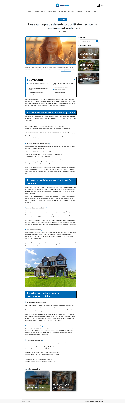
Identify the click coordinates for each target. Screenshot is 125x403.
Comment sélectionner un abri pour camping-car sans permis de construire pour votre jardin (88, 66)
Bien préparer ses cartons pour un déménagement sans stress (88, 54)
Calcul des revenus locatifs (59, 89)
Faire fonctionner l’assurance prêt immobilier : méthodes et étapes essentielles (62, 385)
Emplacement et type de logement (61, 87)
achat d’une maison (66, 71)
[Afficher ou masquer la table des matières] (59, 80)
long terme (65, 99)
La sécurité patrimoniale (35, 94)
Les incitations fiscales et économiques (38, 86)
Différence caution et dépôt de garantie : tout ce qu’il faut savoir (88, 79)
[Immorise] (62, 5)
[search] (98, 5)
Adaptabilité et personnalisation (36, 92)
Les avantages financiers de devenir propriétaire (38, 83)
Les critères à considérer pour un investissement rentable (63, 84)
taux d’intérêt (70, 69)
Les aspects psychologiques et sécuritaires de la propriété (38, 89)
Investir (62, 19)
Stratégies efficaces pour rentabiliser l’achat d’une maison (36, 386)
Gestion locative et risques (59, 92)
